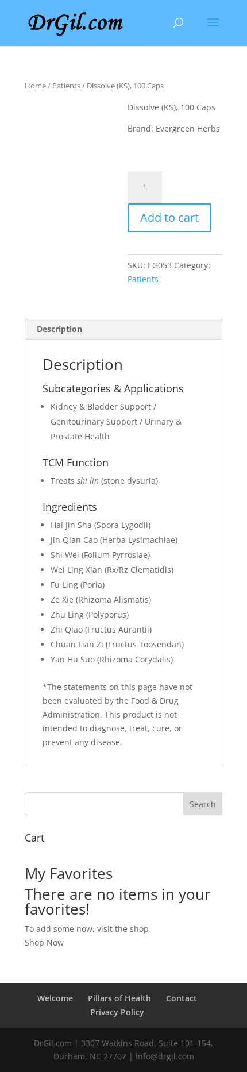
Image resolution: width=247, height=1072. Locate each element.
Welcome (55, 998)
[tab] (123, 329)
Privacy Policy (117, 1012)
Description (59, 328)
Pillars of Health (119, 998)
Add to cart (169, 217)
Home (35, 85)
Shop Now (44, 942)
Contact (181, 998)
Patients (66, 85)
